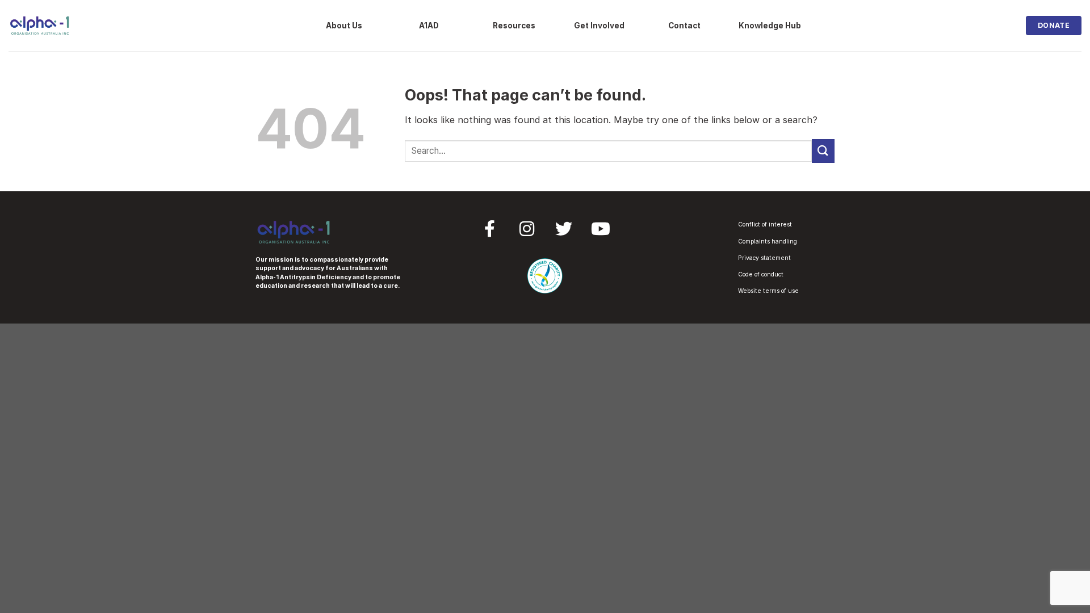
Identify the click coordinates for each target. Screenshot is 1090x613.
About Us (344, 25)
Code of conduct (760, 274)
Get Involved (599, 25)
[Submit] (823, 150)
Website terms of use (768, 291)
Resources (514, 25)
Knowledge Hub (770, 25)
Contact (684, 25)
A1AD (429, 25)
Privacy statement (764, 258)
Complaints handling (767, 241)
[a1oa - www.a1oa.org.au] (40, 25)
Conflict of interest (765, 224)
